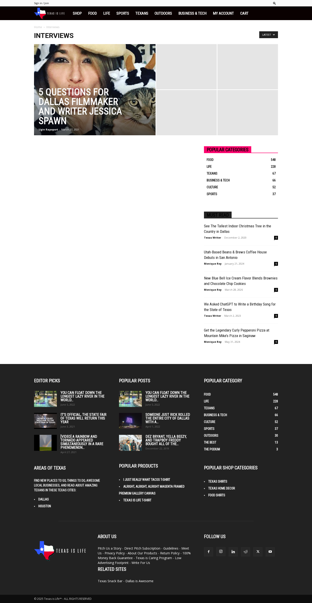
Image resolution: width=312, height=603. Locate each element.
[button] (274, 3)
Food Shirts (216, 495)
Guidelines (170, 548)
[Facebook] (208, 551)
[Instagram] (220, 551)
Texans (141, 13)
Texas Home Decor (221, 488)
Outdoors (163, 13)
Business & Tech (192, 13)
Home (38, 27)
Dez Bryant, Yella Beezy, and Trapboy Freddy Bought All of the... (166, 440)
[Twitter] (257, 551)
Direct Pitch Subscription (142, 548)
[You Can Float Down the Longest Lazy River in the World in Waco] (45, 399)
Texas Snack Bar (110, 581)
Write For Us (141, 562)
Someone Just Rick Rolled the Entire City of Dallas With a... (167, 418)
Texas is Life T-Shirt (137, 500)
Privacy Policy (115, 553)
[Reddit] (245, 551)
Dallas (43, 499)
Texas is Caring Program (154, 558)
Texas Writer (212, 237)
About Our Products (142, 553)
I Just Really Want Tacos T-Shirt (146, 479)
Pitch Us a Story (109, 548)
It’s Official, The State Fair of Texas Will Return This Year (83, 418)
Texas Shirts (217, 481)
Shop (77, 13)
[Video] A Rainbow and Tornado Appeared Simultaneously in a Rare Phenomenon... (82, 442)
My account (223, 13)
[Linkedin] (233, 551)
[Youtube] (270, 551)
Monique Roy (213, 263)
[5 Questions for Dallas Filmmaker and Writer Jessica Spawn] (95, 95)
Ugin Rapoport (48, 129)
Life (106, 13)
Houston (44, 506)
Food (92, 13)
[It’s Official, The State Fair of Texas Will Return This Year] (45, 421)
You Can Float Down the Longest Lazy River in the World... (82, 396)
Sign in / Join (41, 3)
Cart (244, 13)
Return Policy (170, 553)
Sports (122, 13)
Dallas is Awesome (139, 581)
